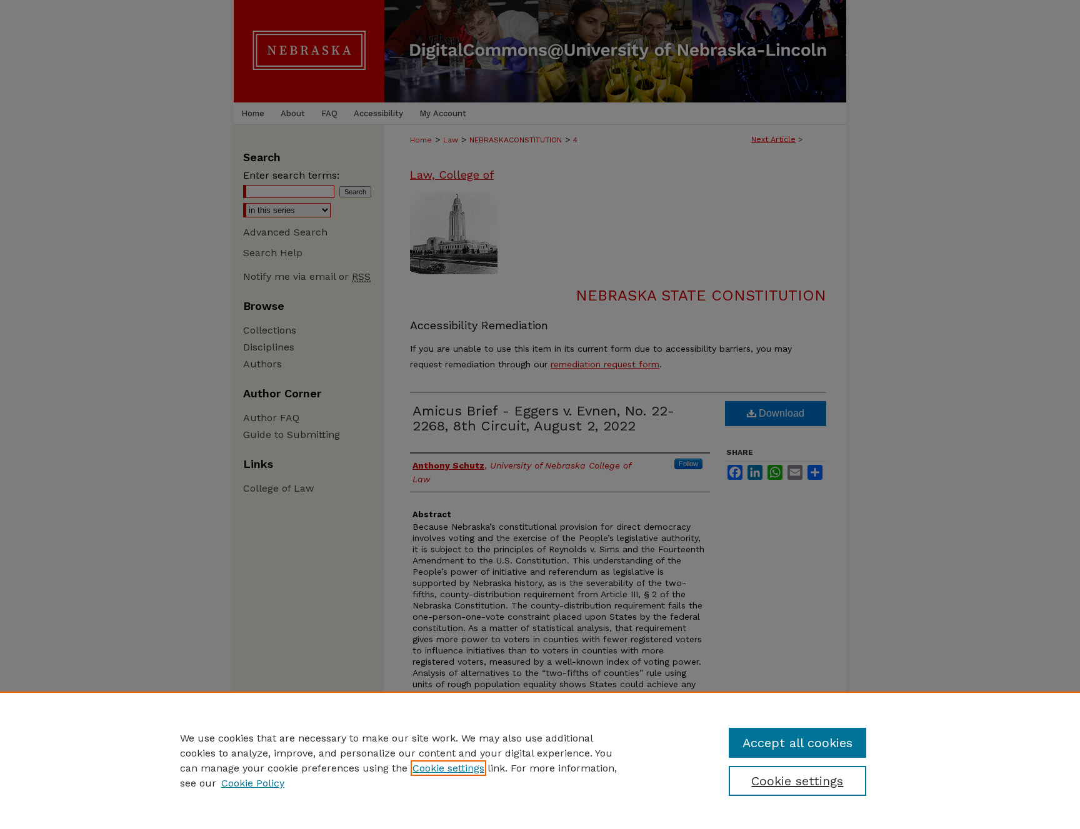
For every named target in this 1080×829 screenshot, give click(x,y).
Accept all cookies (797, 742)
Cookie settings (448, 768)
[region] (540, 760)
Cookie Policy (252, 783)
